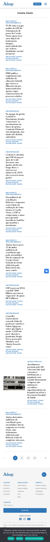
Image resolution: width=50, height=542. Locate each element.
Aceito (10, 538)
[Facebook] (20, 519)
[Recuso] (47, 535)
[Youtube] (29, 519)
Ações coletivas (41, 488)
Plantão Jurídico (41, 486)
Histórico (6, 486)
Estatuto (6, 488)
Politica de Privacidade (34, 538)
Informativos (22, 486)
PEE (19, 494)
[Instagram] (24, 519)
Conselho (6, 494)
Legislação (39, 491)
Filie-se (37, 4)
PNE (19, 497)
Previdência (39, 494)
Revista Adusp (22, 488)
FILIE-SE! (25, 510)
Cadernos (21, 491)
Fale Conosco (8, 505)
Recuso (19, 538)
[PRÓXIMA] (46, 458)
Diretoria (6, 491)
